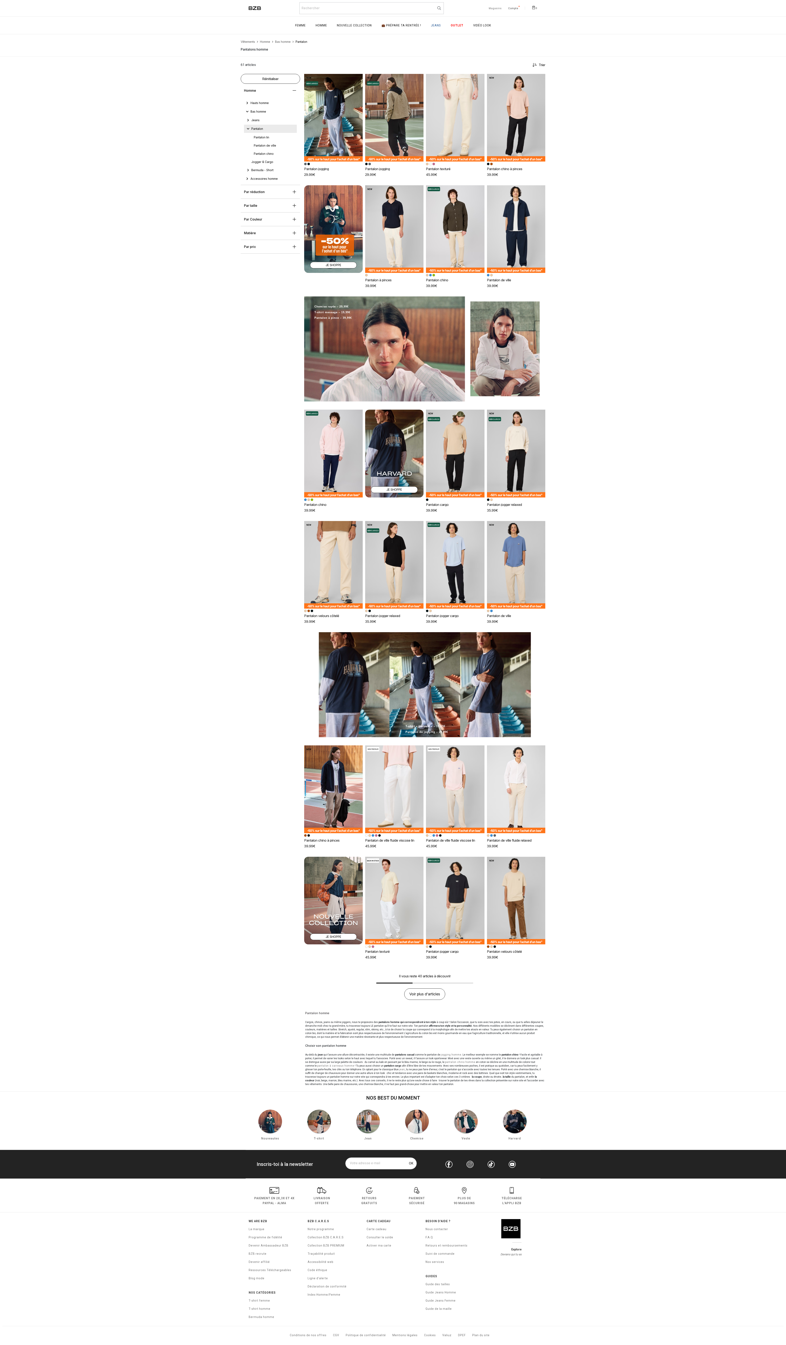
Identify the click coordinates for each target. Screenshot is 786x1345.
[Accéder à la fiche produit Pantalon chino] (455, 229)
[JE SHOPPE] (333, 229)
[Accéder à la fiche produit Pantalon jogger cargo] (455, 565)
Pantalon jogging (316, 169)
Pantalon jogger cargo (442, 616)
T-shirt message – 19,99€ (332, 312)
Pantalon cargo (437, 505)
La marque (256, 1229)
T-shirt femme (259, 1300)
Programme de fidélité (265, 1237)
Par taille (250, 205)
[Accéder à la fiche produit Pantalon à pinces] (394, 229)
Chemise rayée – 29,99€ (331, 306)
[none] (270, 103)
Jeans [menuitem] (436, 25)
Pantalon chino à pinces (504, 169)
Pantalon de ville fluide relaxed (509, 840)
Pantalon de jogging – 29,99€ (426, 732)
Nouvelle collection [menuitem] (354, 25)
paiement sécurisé (417, 1201)
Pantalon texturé (438, 169)
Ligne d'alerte (318, 1278)
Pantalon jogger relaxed (504, 505)
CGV (336, 1335)
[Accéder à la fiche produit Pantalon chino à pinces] (516, 118)
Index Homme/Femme (324, 1294)
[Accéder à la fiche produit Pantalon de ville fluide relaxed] (516, 789)
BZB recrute (258, 1253)
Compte (513, 8)
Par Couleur (253, 219)
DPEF (462, 1335)
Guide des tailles (438, 1284)
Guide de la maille (439, 1308)
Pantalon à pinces (378, 280)
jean (402, 1069)
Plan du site (481, 1335)
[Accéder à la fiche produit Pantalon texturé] (455, 118)
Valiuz (447, 1335)
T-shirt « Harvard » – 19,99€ (425, 726)
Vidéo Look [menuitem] (482, 25)
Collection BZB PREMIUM (326, 1245)
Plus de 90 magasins (464, 1201)
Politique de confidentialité (366, 1335)
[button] (357, 78)
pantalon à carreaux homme (335, 1065)
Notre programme (321, 1229)
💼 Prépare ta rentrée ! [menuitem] (401, 25)
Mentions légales (405, 1335)
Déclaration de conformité (327, 1286)
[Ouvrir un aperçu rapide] (358, 79)
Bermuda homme (261, 1317)
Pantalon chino (437, 280)
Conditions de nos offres (308, 1335)
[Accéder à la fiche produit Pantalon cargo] (455, 453)
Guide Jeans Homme (441, 1292)
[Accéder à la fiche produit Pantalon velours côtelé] (333, 565)
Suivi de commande (440, 1253)
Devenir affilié (259, 1262)
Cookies (430, 1335)
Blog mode (256, 1278)
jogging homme (451, 1054)
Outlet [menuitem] (457, 25)
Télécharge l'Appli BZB (511, 1201)
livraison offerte (322, 1201)
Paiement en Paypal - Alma (274, 1201)
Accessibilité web (320, 1262)
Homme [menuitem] (321, 25)
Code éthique (317, 1270)
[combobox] (372, 8)
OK (411, 1163)
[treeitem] (260, 103)
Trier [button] (542, 65)
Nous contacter (437, 1229)
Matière (250, 233)
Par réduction (254, 192)
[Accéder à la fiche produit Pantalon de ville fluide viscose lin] (394, 789)
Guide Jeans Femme (441, 1300)
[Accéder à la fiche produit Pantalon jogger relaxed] (516, 453)
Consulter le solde (380, 1237)
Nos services (435, 1262)
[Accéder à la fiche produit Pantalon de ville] (516, 229)
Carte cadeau (376, 1229)
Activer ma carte (379, 1245)
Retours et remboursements (447, 1245)
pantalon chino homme (460, 1062)
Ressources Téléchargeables (270, 1270)
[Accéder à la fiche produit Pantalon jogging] (333, 118)
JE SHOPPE (333, 265)
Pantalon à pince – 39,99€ (333, 317)
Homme (250, 90)
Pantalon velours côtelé (321, 616)
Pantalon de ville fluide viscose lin (389, 840)
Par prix (250, 247)
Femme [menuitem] (300, 25)
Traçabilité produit (321, 1253)
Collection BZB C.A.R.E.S (326, 1237)
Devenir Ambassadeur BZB (268, 1245)
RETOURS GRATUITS (369, 1201)
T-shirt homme (259, 1308)
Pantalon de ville (499, 280)
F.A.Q (429, 1237)
